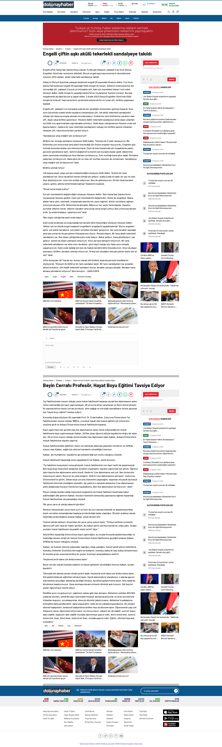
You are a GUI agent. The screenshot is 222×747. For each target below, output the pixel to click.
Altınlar (110, 711)
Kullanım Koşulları (127, 744)
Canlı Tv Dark (69, 711)
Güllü (71, 277)
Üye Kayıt (143, 715)
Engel (55, 277)
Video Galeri (129, 715)
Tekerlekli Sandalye (84, 277)
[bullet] (77, 367)
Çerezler (111, 744)
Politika (136, 18)
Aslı (53, 626)
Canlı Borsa (89, 711)
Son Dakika (48, 12)
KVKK (117, 744)
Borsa (46, 700)
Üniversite (78, 626)
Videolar (132, 12)
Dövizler (110, 715)
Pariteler (139, 700)
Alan (46, 626)
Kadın (106, 12)
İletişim (92, 744)
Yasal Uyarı (138, 744)
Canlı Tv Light (48, 718)
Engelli (63, 277)
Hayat (127, 18)
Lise (68, 626)
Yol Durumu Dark (50, 715)
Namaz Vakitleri (61, 700)
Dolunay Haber (48, 49)
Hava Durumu (94, 700)
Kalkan (60, 626)
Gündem (74, 12)
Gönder (51, 367)
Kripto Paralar (172, 700)
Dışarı (47, 277)
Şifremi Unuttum (146, 718)
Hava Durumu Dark (50, 711)
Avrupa (95, 18)
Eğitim (119, 18)
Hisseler (126, 700)
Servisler (61, 12)
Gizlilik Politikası (101, 744)
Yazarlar (144, 12)
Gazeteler (157, 12)
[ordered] (74, 367)
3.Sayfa (86, 18)
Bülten (104, 18)
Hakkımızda (84, 744)
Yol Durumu (154, 700)
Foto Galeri (119, 12)
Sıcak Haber (129, 725)
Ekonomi (87, 12)
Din (111, 18)
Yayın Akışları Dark (71, 715)
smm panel (68, 725)
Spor (97, 12)
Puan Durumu (111, 700)
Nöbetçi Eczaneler (71, 718)
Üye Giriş (143, 711)
